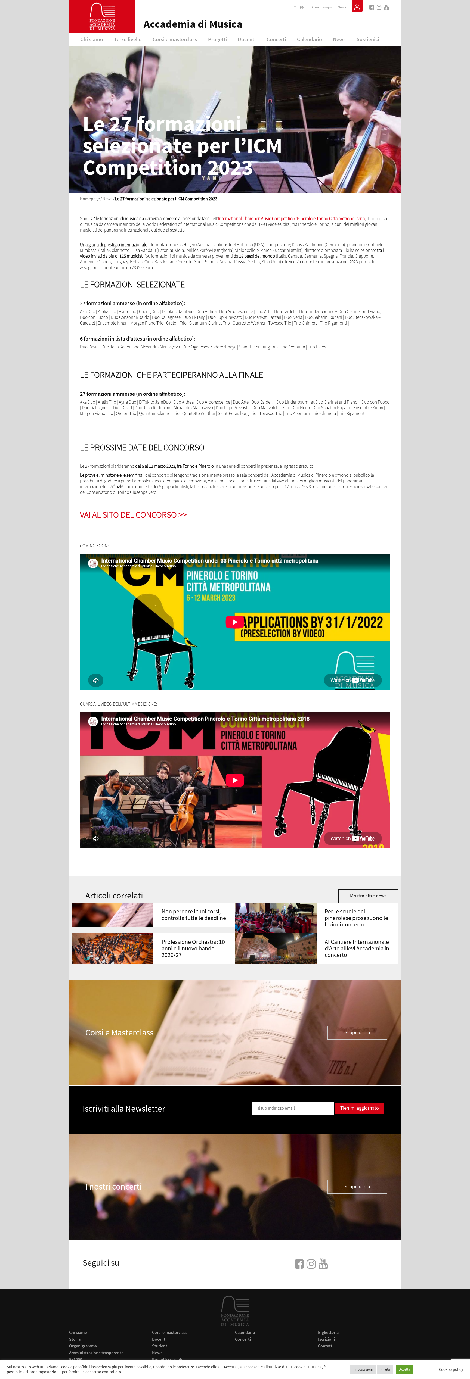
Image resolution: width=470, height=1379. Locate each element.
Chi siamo (91, 39)
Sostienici (368, 39)
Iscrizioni (326, 1339)
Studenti (160, 1346)
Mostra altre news (368, 896)
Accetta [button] (404, 1369)
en (302, 7)
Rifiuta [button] (385, 1369)
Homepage (90, 199)
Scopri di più (357, 1032)
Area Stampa (321, 7)
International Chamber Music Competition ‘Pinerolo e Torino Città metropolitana (291, 218)
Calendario (309, 39)
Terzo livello (128, 39)
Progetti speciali (167, 1359)
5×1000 (75, 1359)
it (294, 7)
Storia (75, 1339)
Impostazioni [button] (363, 1369)
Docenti (247, 39)
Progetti (217, 39)
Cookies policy (451, 1369)
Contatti (325, 1346)
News (342, 7)
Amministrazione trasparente (96, 1352)
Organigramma (83, 1346)
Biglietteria (328, 1332)
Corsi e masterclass (175, 39)
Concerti (276, 39)
